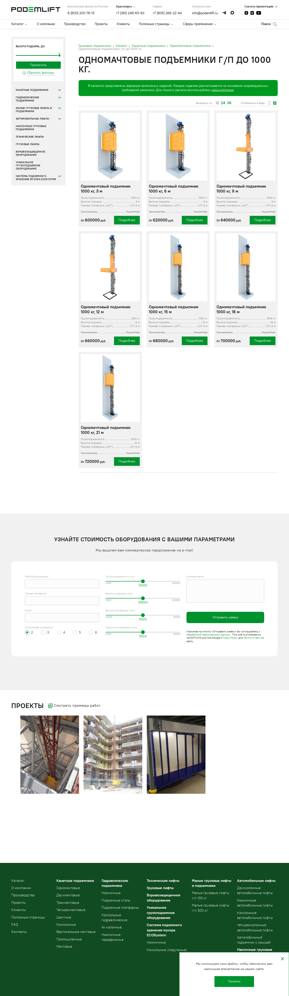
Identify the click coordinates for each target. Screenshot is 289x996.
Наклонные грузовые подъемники (31, 128)
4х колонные (112, 927)
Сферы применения (197, 24)
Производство (75, 24)
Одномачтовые (68, 888)
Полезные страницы (154, 24)
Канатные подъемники (32, 90)
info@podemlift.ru (205, 13)
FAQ (14, 924)
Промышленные (69, 939)
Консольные (66, 925)
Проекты (101, 24)
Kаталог (17, 880)
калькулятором (223, 90)
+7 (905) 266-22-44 (167, 13)
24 (223, 103)
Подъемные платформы (120, 908)
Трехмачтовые (67, 903)
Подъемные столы (116, 900)
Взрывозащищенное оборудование (30, 153)
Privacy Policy (229, 637)
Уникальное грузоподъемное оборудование (28, 165)
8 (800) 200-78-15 (81, 13)
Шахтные (63, 917)
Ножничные (111, 893)
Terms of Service (254, 637)
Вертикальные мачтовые (76, 932)
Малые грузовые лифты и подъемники (34, 110)
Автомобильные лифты (32, 118)
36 (229, 103)
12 (217, 103)
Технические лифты (30, 136)
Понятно (234, 981)
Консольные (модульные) (167, 950)
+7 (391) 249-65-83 (130, 13)
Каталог (17, 24)
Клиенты (123, 24)
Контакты (19, 932)
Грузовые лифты (28, 144)
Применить (38, 65)
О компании (46, 24)
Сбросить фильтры (40, 73)
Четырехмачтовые (70, 910)
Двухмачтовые (68, 895)
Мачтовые (64, 946)
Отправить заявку (225, 617)
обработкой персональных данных (208, 634)
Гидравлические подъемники (27, 99)
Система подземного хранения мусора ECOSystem (36, 178)
